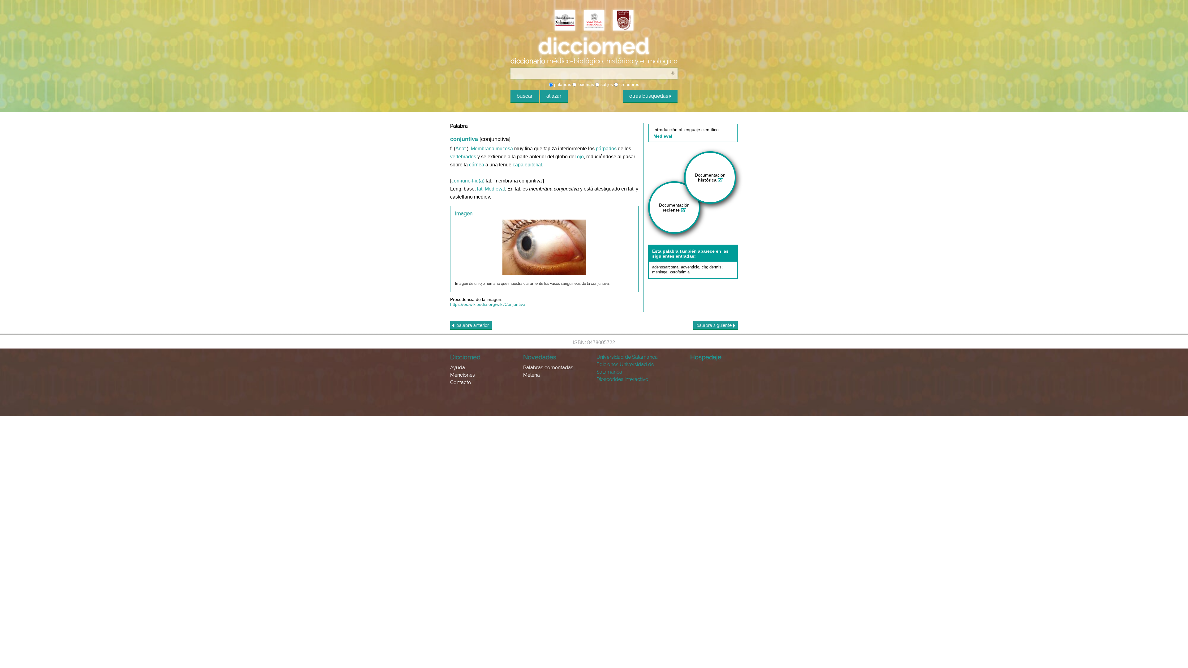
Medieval (495, 188)
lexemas (585, 84)
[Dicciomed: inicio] (594, 46)
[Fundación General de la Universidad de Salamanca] (623, 20)
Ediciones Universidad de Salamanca (625, 368)
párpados (606, 148)
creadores (628, 84)
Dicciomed (465, 357)
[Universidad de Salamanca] (594, 20)
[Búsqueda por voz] (673, 73)
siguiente (714, 325)
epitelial (533, 164)
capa (518, 164)
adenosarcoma (665, 267)
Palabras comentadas (548, 367)
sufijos (606, 84)
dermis (715, 267)
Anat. (461, 148)
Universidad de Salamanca (627, 357)
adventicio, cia (694, 267)
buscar (525, 96)
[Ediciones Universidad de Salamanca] (565, 20)
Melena (531, 375)
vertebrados (463, 156)
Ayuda (457, 367)
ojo (580, 156)
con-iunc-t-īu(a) (467, 180)
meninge (659, 272)
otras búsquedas (649, 96)
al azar (554, 96)
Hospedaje (705, 357)
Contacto (460, 382)
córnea (476, 164)
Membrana (482, 148)
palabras (562, 84)
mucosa (504, 148)
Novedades (539, 357)
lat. (480, 188)
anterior (472, 325)
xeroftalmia (680, 272)
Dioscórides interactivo (622, 379)
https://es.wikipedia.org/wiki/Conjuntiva (487, 304)
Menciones (462, 375)
